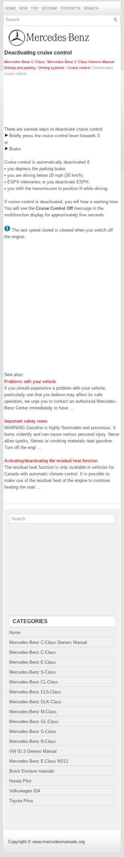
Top (34, 8)
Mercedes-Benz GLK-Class (35, 701)
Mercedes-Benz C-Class (24, 62)
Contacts (70, 8)
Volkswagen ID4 (24, 790)
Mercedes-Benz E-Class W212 (38, 761)
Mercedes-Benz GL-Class (34, 721)
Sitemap (49, 8)
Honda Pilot (20, 780)
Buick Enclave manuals (32, 771)
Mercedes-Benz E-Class (32, 662)
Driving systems (51, 68)
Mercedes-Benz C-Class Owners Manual (80, 62)
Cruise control (78, 68)
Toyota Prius (21, 800)
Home (10, 8)
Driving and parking (19, 68)
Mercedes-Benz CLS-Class (35, 691)
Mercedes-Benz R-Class (32, 741)
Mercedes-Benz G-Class (32, 731)
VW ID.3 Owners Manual (33, 751)
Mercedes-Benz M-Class (33, 711)
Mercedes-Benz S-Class (32, 672)
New (23, 8)
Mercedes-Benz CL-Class (33, 682)
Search (91, 8)
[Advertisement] (62, 99)
